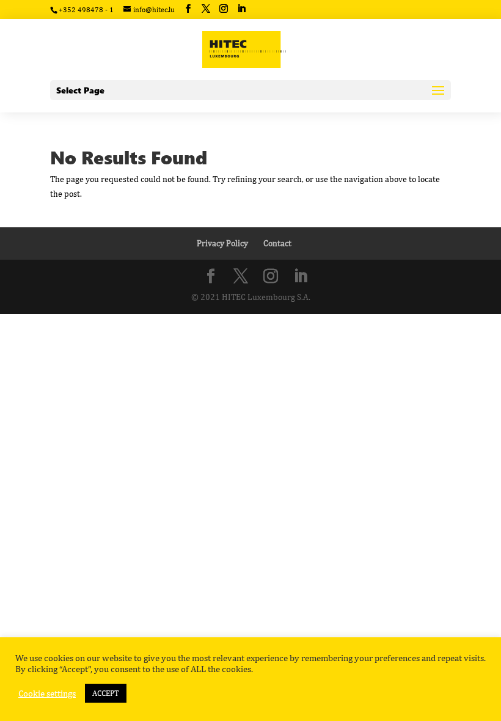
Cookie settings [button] (47, 693)
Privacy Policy (222, 243)
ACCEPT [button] (105, 693)
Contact (277, 243)
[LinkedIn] (241, 8)
